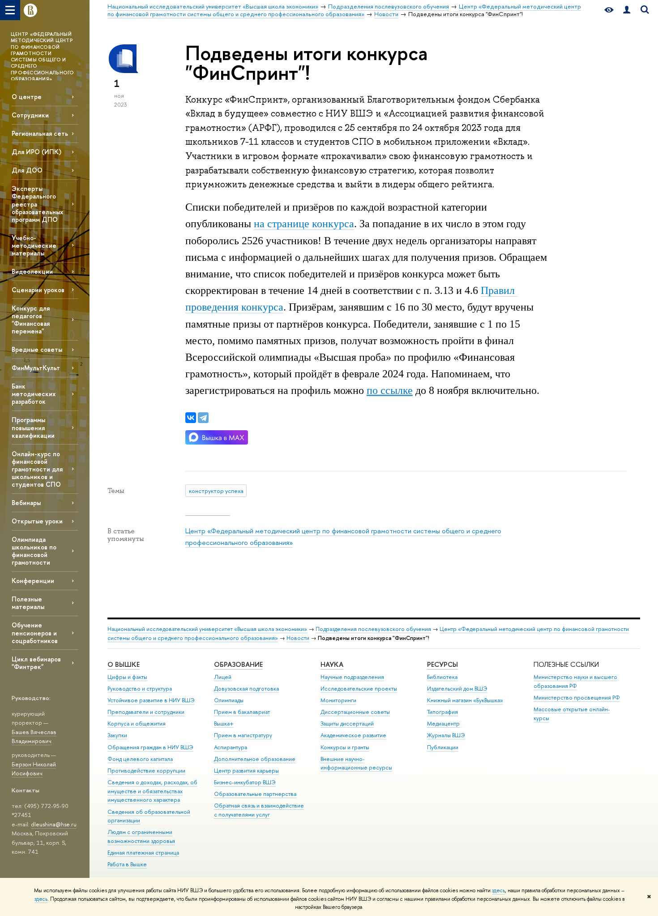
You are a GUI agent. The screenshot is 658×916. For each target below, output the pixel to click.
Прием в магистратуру (243, 735)
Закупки (117, 735)
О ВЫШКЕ (123, 664)
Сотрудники (30, 115)
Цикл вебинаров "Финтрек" (36, 663)
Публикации (442, 747)
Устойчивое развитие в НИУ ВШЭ (151, 700)
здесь (498, 890)
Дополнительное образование (254, 759)
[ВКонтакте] (190, 417)
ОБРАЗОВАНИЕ (238, 664)
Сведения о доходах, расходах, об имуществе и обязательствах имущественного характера (152, 791)
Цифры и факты (127, 677)
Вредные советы (37, 349)
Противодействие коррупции (146, 770)
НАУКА (331, 664)
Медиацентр (443, 723)
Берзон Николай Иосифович (34, 769)
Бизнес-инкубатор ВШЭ (245, 782)
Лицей (222, 677)
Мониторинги (338, 700)
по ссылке (390, 390)
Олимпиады (229, 700)
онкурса (304, 223)
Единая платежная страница (143, 852)
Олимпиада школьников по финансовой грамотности (34, 550)
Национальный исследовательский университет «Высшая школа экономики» (207, 629)
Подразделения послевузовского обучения (373, 629)
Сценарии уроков (38, 289)
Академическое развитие (353, 735)
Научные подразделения (352, 677)
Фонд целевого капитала (140, 759)
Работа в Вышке (127, 864)
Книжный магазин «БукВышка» (465, 700)
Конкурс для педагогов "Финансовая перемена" (31, 319)
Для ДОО (27, 170)
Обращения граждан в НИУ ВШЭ (150, 747)
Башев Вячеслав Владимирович (34, 736)
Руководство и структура (139, 688)
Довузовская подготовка (246, 688)
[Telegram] (203, 417)
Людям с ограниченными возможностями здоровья (141, 836)
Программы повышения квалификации (33, 427)
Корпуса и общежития (136, 723)
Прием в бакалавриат (242, 712)
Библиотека (442, 677)
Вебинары (26, 502)
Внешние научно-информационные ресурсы (356, 763)
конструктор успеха (216, 491)
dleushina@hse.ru (54, 824)
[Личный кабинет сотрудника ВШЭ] (626, 10)
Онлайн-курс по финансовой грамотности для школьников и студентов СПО (37, 469)
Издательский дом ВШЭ (457, 688)
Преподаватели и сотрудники (145, 712)
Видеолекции (32, 271)
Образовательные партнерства (255, 794)
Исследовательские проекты (358, 688)
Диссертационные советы (355, 712)
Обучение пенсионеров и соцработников (35, 632)
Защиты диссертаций (347, 723)
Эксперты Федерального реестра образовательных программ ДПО (37, 204)
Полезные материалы (28, 603)
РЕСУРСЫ (442, 664)
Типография (442, 712)
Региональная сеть (40, 133)
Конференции (33, 580)
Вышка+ (224, 723)
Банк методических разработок (34, 394)
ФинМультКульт (36, 367)
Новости (297, 638)
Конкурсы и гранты (344, 747)
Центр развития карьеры (246, 770)
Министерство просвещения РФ (577, 697)
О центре (27, 96)
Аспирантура (230, 747)
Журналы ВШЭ (446, 735)
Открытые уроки (37, 521)
